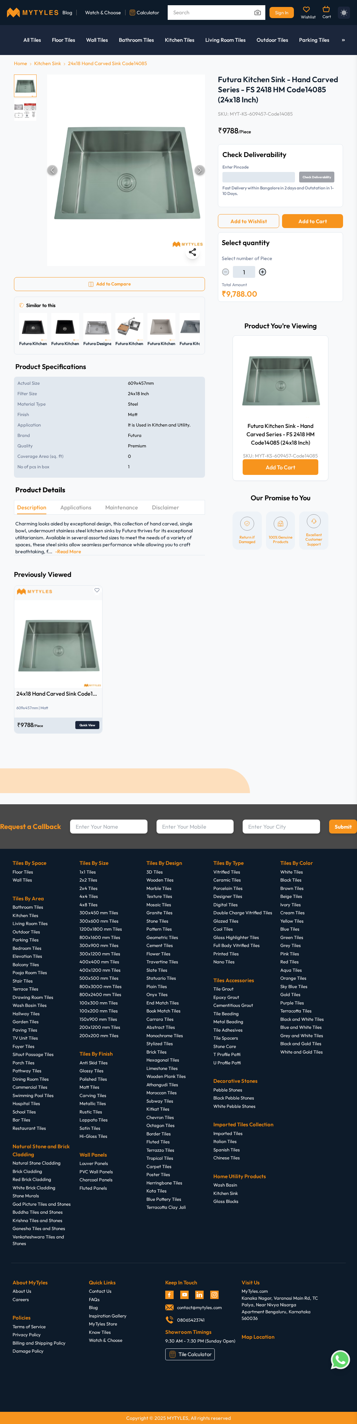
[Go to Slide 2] (25, 110)
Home (20, 63)
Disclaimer (165, 507)
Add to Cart (312, 221)
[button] (126, 170)
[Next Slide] (200, 170)
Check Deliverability (317, 177)
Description (31, 507)
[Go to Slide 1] (25, 86)
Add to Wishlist (248, 221)
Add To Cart (280, 467)
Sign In (281, 12)
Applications (75, 507)
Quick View (87, 725)
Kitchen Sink (47, 63)
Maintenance (121, 507)
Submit (343, 826)
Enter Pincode (235, 167)
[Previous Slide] (52, 170)
